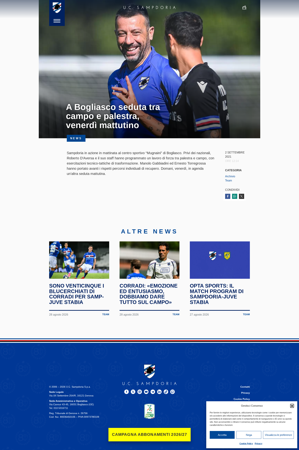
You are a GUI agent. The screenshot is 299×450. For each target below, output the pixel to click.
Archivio (230, 176)
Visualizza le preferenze (278, 434)
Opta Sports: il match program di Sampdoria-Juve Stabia (216, 294)
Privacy (258, 443)
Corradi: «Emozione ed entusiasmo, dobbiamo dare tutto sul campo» (149, 294)
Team (228, 180)
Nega (249, 434)
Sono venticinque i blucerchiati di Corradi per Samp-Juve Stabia (76, 294)
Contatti (245, 387)
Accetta (222, 434)
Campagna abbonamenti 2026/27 (149, 434)
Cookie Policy (246, 443)
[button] (292, 405)
